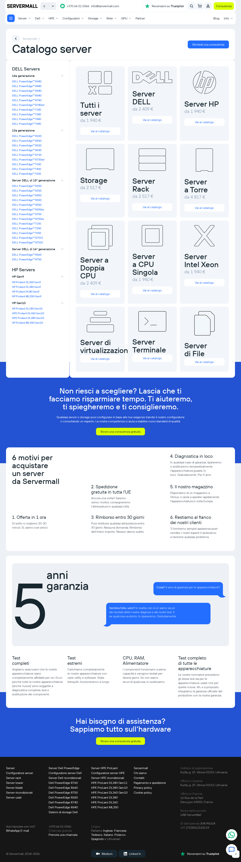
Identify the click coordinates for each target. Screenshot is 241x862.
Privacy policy (143, 787)
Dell (37, 18)
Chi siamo (140, 773)
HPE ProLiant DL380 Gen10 (109, 787)
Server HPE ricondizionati (107, 778)
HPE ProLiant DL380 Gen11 (109, 783)
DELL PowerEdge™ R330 (26, 136)
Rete (110, 18)
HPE (51, 18)
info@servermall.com (105, 6)
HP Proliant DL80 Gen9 (25, 291)
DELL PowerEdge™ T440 (26, 119)
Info (226, 18)
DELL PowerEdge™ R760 (26, 259)
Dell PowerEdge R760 (63, 783)
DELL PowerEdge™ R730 (26, 155)
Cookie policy (143, 792)
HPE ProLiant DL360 (104, 802)
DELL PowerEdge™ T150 (26, 223)
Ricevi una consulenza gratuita (120, 431)
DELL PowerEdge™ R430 (26, 140)
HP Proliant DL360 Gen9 (26, 282)
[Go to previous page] (16, 38)
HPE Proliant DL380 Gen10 (28, 318)
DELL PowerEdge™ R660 (26, 254)
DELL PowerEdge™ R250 (26, 186)
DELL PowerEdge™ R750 (26, 214)
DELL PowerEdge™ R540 (26, 90)
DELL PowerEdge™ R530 (26, 145)
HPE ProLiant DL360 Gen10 (109, 792)
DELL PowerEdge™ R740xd (28, 105)
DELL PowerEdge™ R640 (26, 95)
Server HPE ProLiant (104, 768)
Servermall (141, 768)
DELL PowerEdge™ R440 (26, 86)
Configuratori (71, 18)
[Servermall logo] (22, 6)
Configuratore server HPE (108, 773)
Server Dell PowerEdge (64, 768)
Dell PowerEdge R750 (63, 792)
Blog (216, 18)
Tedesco (96, 835)
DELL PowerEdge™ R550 (26, 200)
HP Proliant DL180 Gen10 (27, 308)
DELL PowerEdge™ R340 (26, 81)
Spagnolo (97, 839)
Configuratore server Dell (65, 773)
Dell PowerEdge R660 (63, 787)
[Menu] (11, 18)
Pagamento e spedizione (150, 783)
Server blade (14, 787)
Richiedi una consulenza (208, 44)
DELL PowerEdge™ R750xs (28, 219)
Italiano (108, 835)
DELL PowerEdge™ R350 (26, 190)
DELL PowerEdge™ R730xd (28, 159)
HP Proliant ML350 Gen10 (27, 322)
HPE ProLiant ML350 (104, 807)
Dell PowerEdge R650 (63, 797)
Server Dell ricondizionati (65, 778)
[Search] (191, 6)
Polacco (119, 835)
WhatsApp (13, 830)
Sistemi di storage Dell (63, 812)
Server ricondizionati (19, 792)
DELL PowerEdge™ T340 (26, 114)
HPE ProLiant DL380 (104, 797)
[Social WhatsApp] (231, 835)
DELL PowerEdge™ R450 (26, 195)
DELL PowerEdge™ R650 (26, 204)
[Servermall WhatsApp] (62, 6)
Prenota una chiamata (63, 835)
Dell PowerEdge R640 (63, 807)
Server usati (13, 797)
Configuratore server (19, 773)
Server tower (14, 783)
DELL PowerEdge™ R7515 (27, 237)
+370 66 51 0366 (78, 6)
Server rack (13, 778)
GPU (124, 18)
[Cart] (200, 6)
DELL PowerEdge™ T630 (26, 173)
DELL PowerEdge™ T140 (26, 109)
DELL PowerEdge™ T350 (26, 228)
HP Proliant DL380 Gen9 (26, 287)
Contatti (139, 778)
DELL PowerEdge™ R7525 (27, 242)
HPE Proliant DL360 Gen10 (28, 313)
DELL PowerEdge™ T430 (26, 169)
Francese (120, 830)
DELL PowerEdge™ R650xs (28, 209)
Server (22, 18)
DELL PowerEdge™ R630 (26, 150)
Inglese (108, 830)
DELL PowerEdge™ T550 (26, 233)
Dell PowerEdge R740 (63, 802)
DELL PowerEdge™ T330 (26, 164)
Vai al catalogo (100, 131)
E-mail (25, 830)
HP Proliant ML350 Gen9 (26, 296)
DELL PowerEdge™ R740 (26, 100)
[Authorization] (208, 6)
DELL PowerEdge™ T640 (26, 123)
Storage (93, 18)
